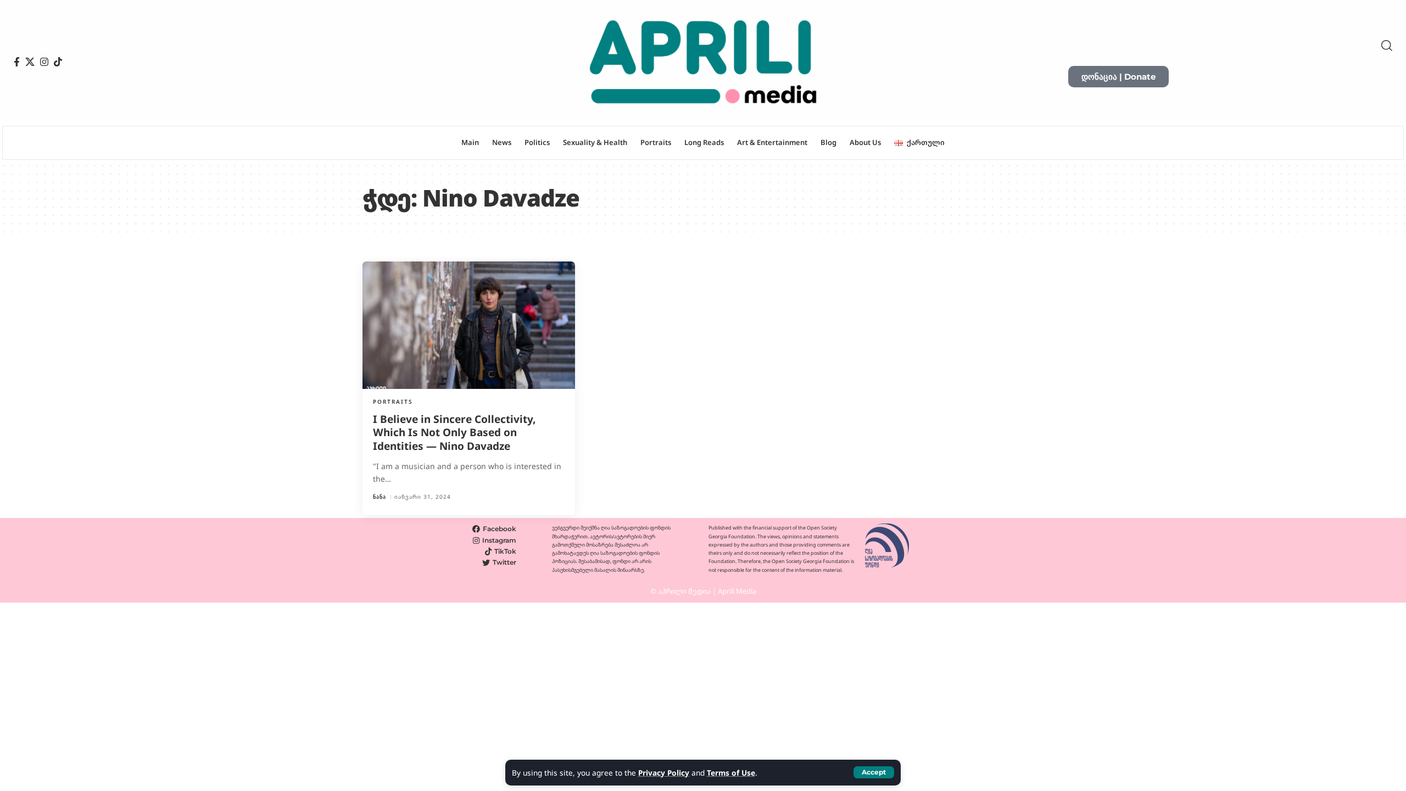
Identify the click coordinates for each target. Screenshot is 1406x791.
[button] (873, 772)
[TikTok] (58, 62)
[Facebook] (17, 62)
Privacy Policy (663, 772)
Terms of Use (731, 772)
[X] (30, 62)
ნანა (379, 496)
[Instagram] (44, 62)
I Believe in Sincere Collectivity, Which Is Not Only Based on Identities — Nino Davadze (454, 432)
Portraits (393, 401)
